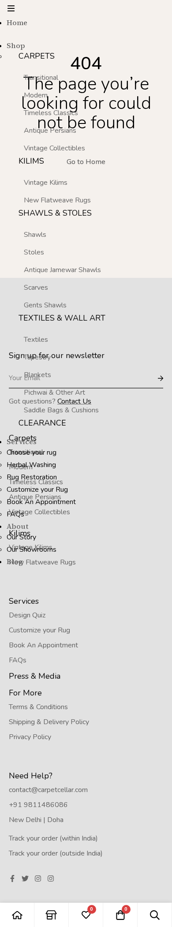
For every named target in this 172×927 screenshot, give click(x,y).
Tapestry (37, 357)
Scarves (36, 287)
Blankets (37, 375)
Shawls (35, 234)
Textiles (36, 339)
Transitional (41, 77)
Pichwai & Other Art (54, 392)
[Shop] (51, 915)
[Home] (17, 915)
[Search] (155, 915)
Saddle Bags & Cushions (61, 410)
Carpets (37, 56)
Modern (36, 95)
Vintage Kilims (45, 182)
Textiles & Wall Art (62, 318)
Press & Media (34, 676)
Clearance (42, 423)
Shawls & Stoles (55, 213)
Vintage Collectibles (54, 148)
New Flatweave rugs (57, 200)
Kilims (31, 161)
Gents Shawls (45, 305)
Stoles (34, 252)
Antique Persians (50, 130)
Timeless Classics (51, 113)
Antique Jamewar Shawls (62, 270)
